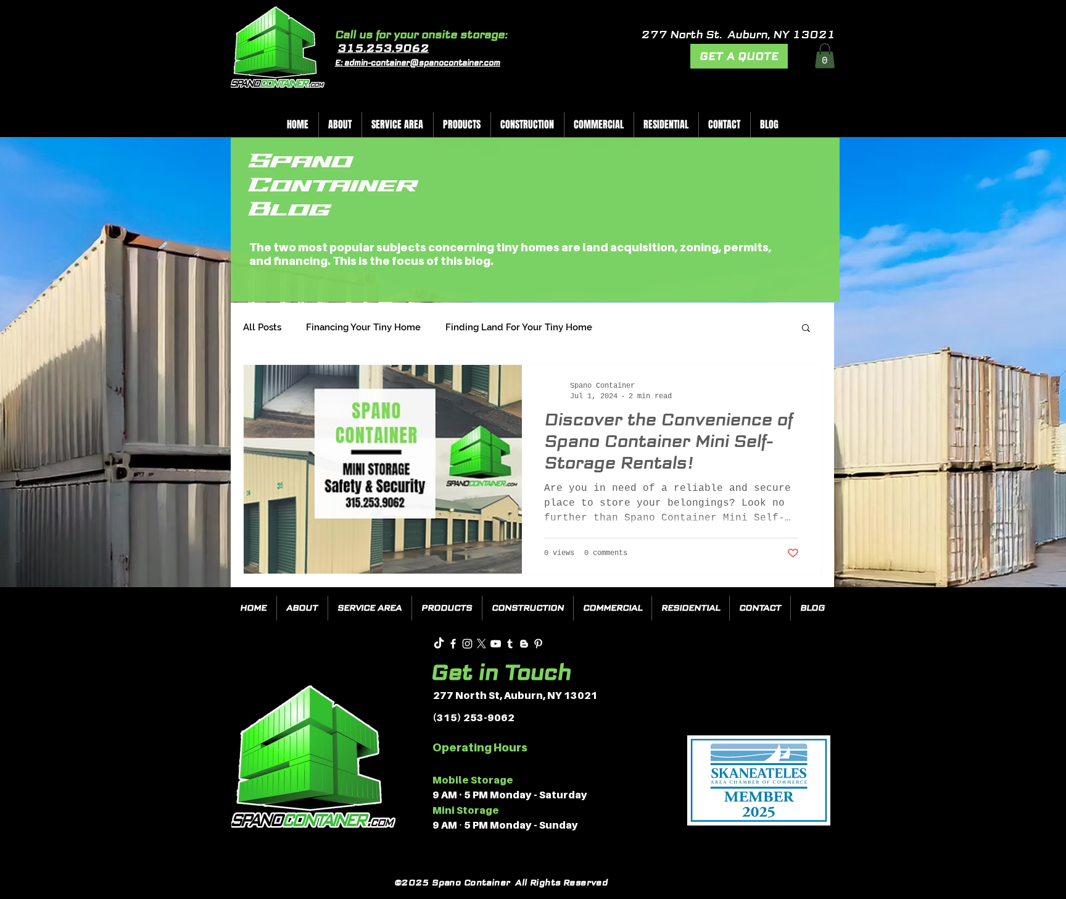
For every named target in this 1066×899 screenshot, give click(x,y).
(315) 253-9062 (473, 717)
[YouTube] (495, 643)
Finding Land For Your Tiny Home (518, 327)
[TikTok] (438, 643)
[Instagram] (467, 643)
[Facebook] (453, 643)
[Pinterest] (538, 643)
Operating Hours (479, 747)
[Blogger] (524, 643)
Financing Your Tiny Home (363, 327)
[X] (481, 643)
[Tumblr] (509, 643)
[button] (824, 56)
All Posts (262, 327)
